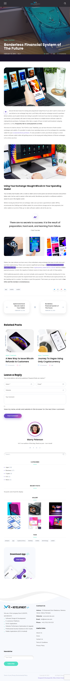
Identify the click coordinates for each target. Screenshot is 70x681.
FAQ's (38, 636)
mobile (11, 289)
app (6, 289)
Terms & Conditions (42, 642)
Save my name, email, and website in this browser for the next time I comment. (34, 409)
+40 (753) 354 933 (47, 622)
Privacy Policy (40, 645)
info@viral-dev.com (46, 619)
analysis (7, 541)
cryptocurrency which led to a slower (44, 267)
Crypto (8, 473)
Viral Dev (52, 675)
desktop (30, 541)
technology (45, 541)
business (12, 40)
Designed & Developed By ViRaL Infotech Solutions (52, 678)
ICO (7, 477)
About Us (39, 633)
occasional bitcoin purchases (21, 133)
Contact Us (39, 639)
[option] (35, 86)
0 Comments (62, 54)
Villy (19, 54)
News (7, 480)
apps (5, 40)
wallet (18, 289)
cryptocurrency (21, 541)
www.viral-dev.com (48, 616)
